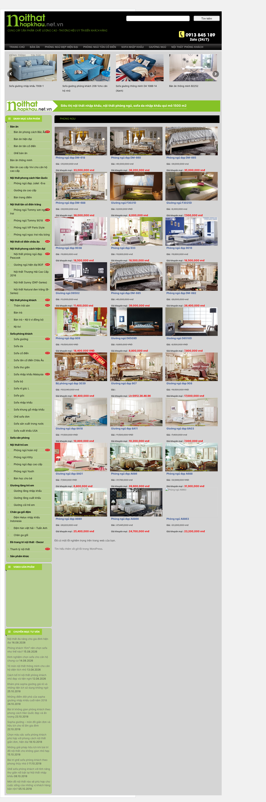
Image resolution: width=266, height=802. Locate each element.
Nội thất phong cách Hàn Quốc (29, 177)
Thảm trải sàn (22, 305)
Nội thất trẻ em (19, 444)
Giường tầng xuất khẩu (27, 497)
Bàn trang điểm (23, 197)
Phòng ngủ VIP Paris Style (29, 227)
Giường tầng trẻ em (22, 485)
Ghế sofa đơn (21, 416)
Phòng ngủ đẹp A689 (69, 518)
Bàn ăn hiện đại (23, 138)
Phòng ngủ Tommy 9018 (28, 220)
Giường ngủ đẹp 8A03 (180, 428)
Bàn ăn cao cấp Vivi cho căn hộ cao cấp (28, 169)
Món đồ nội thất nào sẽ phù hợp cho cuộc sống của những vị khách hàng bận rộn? (28, 785)
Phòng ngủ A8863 (177, 518)
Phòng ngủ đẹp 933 (123, 247)
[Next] (215, 74)
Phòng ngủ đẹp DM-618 (70, 157)
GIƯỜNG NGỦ (157, 47)
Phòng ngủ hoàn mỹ (25, 450)
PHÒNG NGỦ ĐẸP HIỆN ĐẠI (61, 47)
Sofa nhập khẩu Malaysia (28, 374)
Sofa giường (21, 339)
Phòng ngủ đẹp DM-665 (181, 157)
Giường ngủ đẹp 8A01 (69, 473)
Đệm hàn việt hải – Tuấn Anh (30, 527)
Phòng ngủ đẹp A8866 (125, 518)
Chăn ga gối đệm (20, 511)
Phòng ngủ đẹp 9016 (179, 247)
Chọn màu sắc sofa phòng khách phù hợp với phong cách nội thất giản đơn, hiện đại (26, 738)
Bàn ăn (14, 126)
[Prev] (10, 74)
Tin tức (36, 55)
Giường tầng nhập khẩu (28, 490)
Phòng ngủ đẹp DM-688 (70, 202)
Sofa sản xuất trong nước (29, 423)
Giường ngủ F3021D (123, 202)
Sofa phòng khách (21, 333)
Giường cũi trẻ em (24, 504)
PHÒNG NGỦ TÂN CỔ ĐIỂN (99, 47)
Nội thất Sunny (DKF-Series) (30, 282)
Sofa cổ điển (21, 353)
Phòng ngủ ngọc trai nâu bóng (32, 234)
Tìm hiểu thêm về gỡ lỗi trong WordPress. (78, 548)
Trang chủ (17, 47)
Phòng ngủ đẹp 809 (68, 338)
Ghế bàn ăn (20, 153)
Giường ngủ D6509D (124, 338)
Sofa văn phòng (19, 437)
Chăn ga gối (21, 535)
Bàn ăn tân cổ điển (25, 146)
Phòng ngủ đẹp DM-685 (126, 293)
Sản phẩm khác (19, 556)
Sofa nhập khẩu (23, 402)
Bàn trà (18, 312)
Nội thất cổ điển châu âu (25, 241)
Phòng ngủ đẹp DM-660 (126, 157)
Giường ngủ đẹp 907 (124, 383)
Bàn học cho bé (23, 478)
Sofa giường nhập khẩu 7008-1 (26, 86)
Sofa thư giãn (22, 367)
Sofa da (18, 346)
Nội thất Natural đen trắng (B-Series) (29, 291)
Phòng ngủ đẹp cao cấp (28, 464)
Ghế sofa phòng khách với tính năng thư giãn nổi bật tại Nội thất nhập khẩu (28, 772)
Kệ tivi (17, 326)
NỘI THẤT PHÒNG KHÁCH (187, 47)
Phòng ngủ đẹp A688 (179, 473)
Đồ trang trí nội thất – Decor (27, 542)
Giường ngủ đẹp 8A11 (124, 428)
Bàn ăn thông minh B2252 (183, 86)
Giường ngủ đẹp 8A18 (69, 428)
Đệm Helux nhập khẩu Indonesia (25, 519)
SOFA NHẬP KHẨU (132, 47)
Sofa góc (19, 395)
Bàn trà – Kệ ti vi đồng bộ (28, 319)
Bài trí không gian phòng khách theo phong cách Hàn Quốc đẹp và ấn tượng (28, 713)
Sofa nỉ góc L (21, 388)
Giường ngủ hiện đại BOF (28, 264)
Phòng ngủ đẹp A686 (124, 473)
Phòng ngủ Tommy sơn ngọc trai (29, 211)
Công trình (17, 55)
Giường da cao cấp (25, 190)
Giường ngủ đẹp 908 (179, 383)
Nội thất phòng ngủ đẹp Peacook (26, 255)
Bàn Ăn (35, 47)
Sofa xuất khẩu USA (25, 430)
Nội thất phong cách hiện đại (27, 248)
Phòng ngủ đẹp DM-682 (181, 293)
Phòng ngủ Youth (24, 471)
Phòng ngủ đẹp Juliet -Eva (29, 183)
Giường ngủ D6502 (68, 293)
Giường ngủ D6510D (179, 338)
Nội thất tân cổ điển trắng (25, 204)
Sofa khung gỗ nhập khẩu (29, 409)
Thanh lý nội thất (20, 549)
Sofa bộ (18, 381)
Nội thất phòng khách (23, 300)
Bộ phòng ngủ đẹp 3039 (71, 383)
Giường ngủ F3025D (179, 202)
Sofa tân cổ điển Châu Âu (29, 360)
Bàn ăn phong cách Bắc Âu (30, 131)
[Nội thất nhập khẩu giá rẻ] (56, 22)
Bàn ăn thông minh (21, 160)
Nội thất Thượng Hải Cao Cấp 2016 (29, 273)
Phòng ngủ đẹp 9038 (69, 247)
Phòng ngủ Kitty (23, 457)
